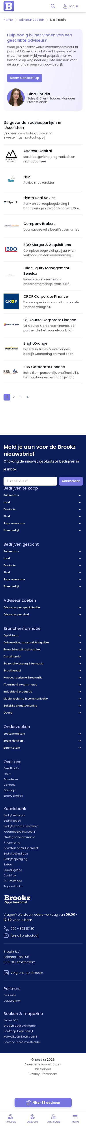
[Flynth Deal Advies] (11, 203)
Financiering (12, 842)
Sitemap (9, 790)
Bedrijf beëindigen (16, 853)
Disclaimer (43, 1069)
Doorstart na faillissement (21, 848)
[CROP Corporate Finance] (11, 302)
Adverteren (11, 779)
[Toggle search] (53, 6)
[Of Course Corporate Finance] (11, 325)
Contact (9, 785)
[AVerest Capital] (11, 156)
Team (7, 774)
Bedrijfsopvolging (15, 859)
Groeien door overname (20, 1025)
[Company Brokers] (11, 226)
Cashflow (10, 875)
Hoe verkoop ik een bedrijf (20, 1036)
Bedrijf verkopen (14, 815)
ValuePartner (12, 1000)
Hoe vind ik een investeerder (22, 1042)
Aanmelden (71, 481)
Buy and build (13, 886)
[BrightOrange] (11, 348)
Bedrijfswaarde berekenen (21, 826)
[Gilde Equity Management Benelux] (11, 276)
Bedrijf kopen (12, 821)
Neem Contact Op (24, 78)
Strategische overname (19, 837)
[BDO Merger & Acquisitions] (11, 250)
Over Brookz (11, 768)
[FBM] (11, 179)
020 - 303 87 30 (22, 928)
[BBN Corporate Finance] (11, 372)
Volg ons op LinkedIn (27, 972)
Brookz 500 (11, 1020)
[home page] (9, 6)
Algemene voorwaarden (43, 1064)
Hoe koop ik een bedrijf (18, 1031)
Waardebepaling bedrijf (20, 831)
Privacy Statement (43, 1074)
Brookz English (13, 796)
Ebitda (8, 864)
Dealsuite (10, 995)
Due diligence (13, 870)
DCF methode (13, 881)
